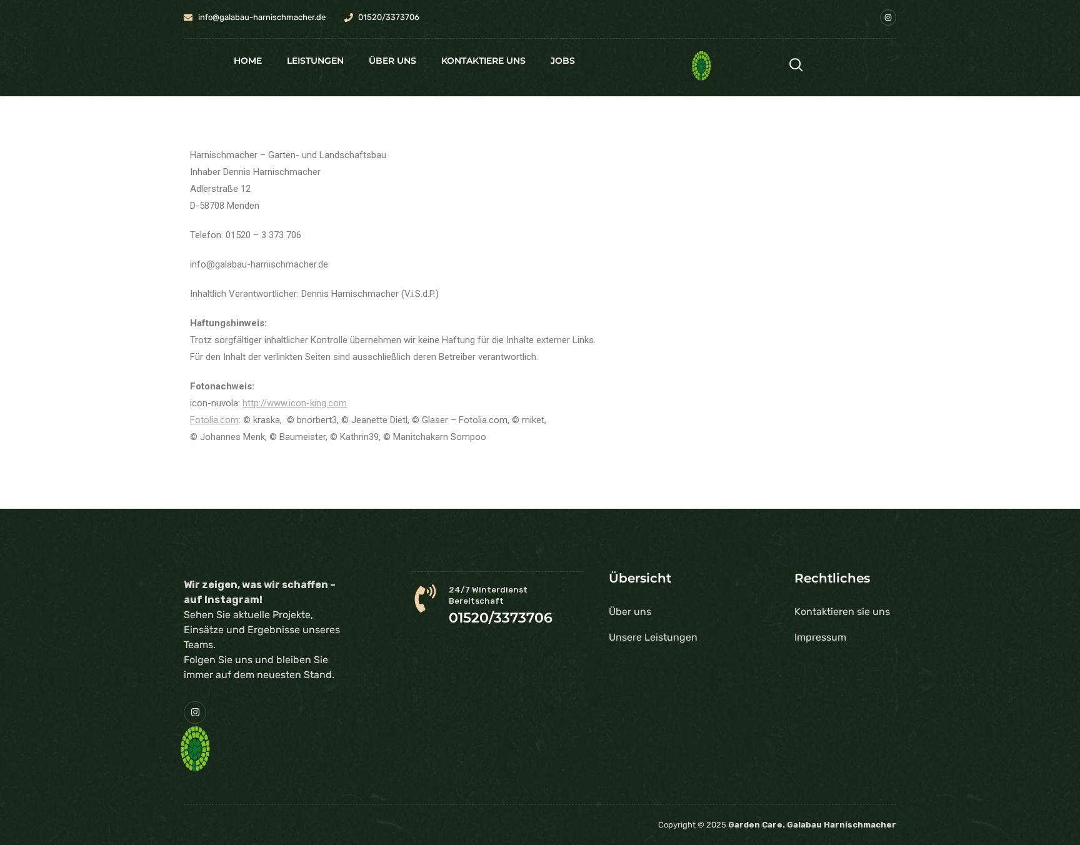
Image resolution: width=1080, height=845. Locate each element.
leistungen (315, 60)
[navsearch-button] (796, 66)
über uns (392, 60)
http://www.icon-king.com (294, 403)
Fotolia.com (214, 420)
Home (248, 60)
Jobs (563, 60)
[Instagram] (888, 17)
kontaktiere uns (483, 60)
